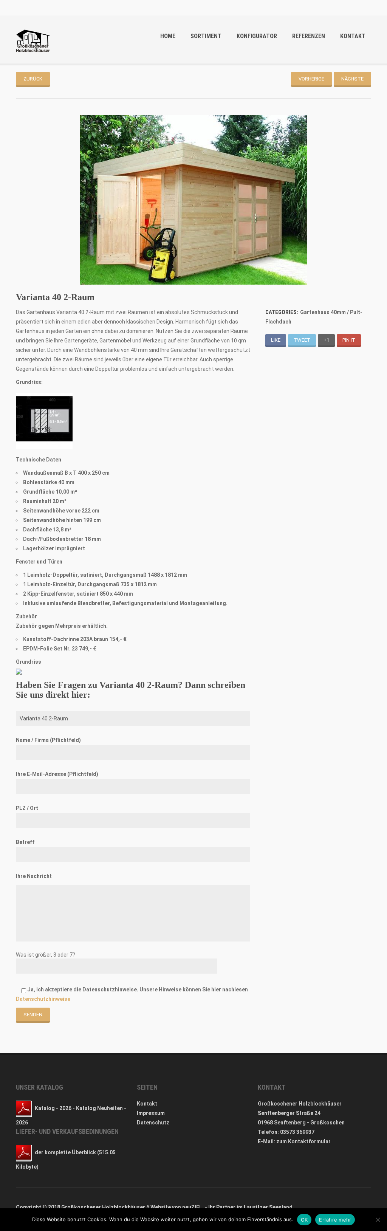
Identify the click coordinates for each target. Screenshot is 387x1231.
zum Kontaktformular (303, 1141)
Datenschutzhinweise (43, 999)
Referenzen (308, 36)
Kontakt (352, 36)
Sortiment (205, 36)
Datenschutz (153, 1123)
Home (167, 36)
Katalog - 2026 (53, 1108)
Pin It (348, 340)
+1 (326, 340)
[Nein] (377, 1219)
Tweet (302, 340)
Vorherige (311, 79)
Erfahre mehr (335, 1220)
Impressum (151, 1113)
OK (304, 1220)
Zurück (32, 79)
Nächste (352, 79)
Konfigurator (257, 36)
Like (275, 340)
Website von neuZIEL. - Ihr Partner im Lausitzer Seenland (221, 1207)
